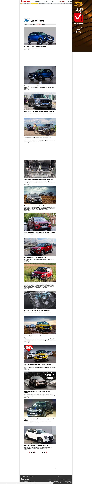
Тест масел (63, 3)
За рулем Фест (23, 476)
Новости (37, 1)
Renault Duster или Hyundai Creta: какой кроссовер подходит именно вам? (37, 138)
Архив (71, 482)
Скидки (58, 3)
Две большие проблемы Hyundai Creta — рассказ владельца (37, 391)
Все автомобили (27, 18)
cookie (29, 483)
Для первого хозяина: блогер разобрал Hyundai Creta (38, 179)
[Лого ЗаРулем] (25, 1)
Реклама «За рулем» (68, 481)
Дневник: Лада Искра (70, 3)
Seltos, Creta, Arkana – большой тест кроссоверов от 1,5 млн (39, 336)
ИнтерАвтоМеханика (26, 3)
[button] (50, 483)
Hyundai (34, 20)
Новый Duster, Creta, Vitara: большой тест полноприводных (40, 206)
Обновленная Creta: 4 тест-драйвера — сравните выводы (39, 232)
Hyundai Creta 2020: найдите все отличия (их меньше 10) (39, 283)
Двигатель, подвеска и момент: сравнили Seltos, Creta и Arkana (39, 365)
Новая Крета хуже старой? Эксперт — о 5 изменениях (38, 86)
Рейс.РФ (67, 482)
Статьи (45, 1)
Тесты (53, 1)
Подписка (70, 479)
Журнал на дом (34, 3)
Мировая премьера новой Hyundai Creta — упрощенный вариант (39, 419)
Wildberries (59, 479)
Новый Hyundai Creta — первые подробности (36, 445)
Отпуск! (54, 3)
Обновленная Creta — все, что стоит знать (35, 257)
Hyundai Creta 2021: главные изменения (35, 46)
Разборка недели (42, 3)
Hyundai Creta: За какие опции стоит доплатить (37, 310)
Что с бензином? (49, 3)
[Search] (70, 476)
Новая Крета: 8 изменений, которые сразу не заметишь (39, 111)
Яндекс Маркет (64, 479)
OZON (55, 479)
